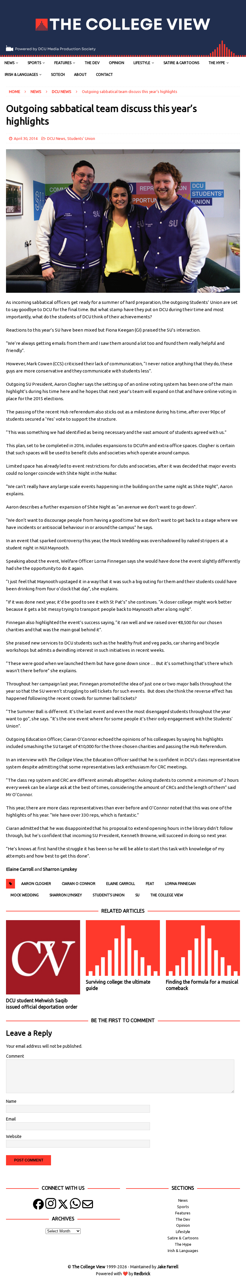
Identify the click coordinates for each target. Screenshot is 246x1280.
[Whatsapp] (75, 1205)
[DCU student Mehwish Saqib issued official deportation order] (43, 957)
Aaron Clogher (36, 884)
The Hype (216, 63)
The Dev (92, 63)
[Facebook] (38, 1205)
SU (137, 895)
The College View (166, 895)
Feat (150, 884)
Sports (34, 63)
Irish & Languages (21, 74)
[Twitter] (63, 1205)
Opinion (116, 63)
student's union (108, 895)
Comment (15, 1056)
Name (11, 1101)
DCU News (56, 138)
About (80, 74)
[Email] (87, 1205)
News (9, 63)
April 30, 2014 (26, 138)
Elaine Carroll (120, 884)
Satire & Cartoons (181, 63)
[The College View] (123, 53)
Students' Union (81, 138)
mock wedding (24, 895)
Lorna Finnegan (180, 884)
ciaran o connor (78, 884)
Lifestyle (142, 63)
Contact (104, 74)
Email (11, 1119)
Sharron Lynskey (66, 895)
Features (62, 63)
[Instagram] (50, 1205)
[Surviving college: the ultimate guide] (123, 948)
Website (14, 1136)
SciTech (58, 74)
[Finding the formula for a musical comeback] (203, 948)
